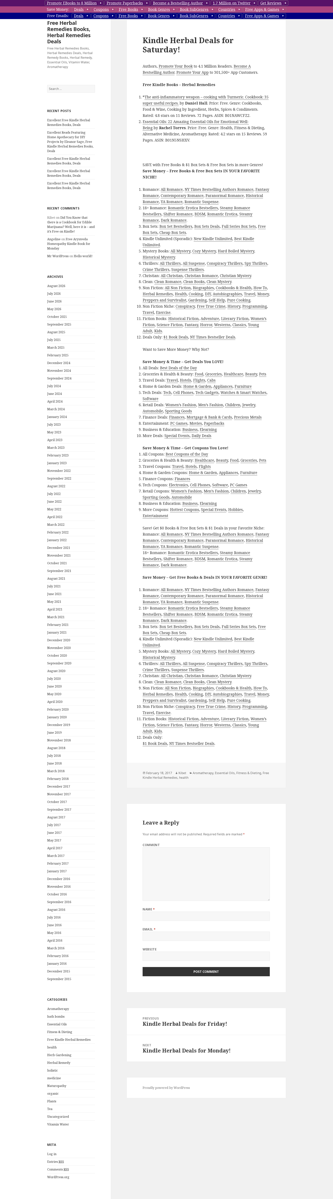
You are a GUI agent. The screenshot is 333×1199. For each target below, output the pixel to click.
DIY (208, 293)
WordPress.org (58, 1177)
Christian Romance (201, 275)
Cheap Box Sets (172, 232)
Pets (262, 374)
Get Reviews (271, 3)
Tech (167, 392)
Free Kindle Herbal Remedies (69, 1039)
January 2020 (57, 717)
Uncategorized (58, 1116)
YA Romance (171, 201)
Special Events (177, 435)
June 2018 (54, 763)
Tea (49, 1109)
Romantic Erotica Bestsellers (193, 207)
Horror (206, 324)
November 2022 (59, 471)
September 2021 (59, 571)
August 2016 (56, 910)
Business (190, 429)
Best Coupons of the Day (187, 454)
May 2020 (54, 694)
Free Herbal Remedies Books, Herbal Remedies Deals (69, 32)
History (233, 306)
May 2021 (54, 602)
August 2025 (56, 332)
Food (199, 374)
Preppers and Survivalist (164, 300)
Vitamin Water (58, 1124)
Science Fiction (170, 324)
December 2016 (58, 879)
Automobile (153, 411)
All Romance (172, 189)
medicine (54, 1078)
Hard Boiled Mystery (236, 251)
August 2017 (56, 817)
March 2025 (56, 347)
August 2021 (56, 578)
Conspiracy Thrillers (225, 263)
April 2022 (54, 517)
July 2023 (54, 424)
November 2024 (59, 370)
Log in (51, 1154)
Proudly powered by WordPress (166, 1088)
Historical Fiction (183, 318)
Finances (177, 417)
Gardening (197, 300)
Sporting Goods (178, 411)
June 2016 (54, 925)
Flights (199, 380)
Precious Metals (248, 417)
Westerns (222, 324)
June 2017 (54, 833)
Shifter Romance (178, 214)
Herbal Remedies (158, 293)
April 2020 (54, 702)
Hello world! (83, 256)
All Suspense (194, 263)
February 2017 (58, 863)
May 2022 (54, 509)
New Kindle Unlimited (213, 238)
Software (150, 398)
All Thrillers (170, 263)
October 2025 (57, 317)
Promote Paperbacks (125, 3)
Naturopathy (56, 1086)
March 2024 (56, 409)
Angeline (54, 239)
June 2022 (54, 501)
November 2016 (59, 886)
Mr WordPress (58, 256)
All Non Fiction (178, 287)
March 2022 (56, 524)
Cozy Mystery (204, 251)
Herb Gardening (59, 1055)
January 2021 (57, 632)
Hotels (185, 380)
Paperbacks (214, 423)
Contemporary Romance (182, 195)
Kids (158, 330)
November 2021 (59, 555)
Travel (249, 293)
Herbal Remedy (58, 1063)
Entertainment (155, 515)
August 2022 (56, 486)
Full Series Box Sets (239, 226)
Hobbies (235, 509)
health (52, 1047)
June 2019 (54, 732)
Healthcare (233, 374)
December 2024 (58, 363)
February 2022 (58, 532)
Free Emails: (58, 15)
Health (181, 293)
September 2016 (59, 902)
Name (149, 909)
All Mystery (180, 251)
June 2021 (54, 594)
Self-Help (217, 300)
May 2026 (54, 309)
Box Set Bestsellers (175, 226)
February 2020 (58, 709)
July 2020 (54, 679)
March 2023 (56, 447)
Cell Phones (183, 392)
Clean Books (194, 281)
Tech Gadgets (207, 392)
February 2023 (58, 455)
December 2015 (58, 971)
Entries (55, 1162)
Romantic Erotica (222, 214)
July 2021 (54, 586)
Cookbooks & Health (233, 287)
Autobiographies (227, 293)
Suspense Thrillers (187, 269)
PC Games (179, 423)
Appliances (223, 386)
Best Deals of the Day (178, 367)
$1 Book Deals (175, 337)
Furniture (243, 386)
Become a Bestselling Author (178, 3)
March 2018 (56, 771)
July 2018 (54, 756)
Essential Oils (57, 1024)
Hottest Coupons (184, 509)
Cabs (211, 380)
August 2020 (56, 671)
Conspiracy (185, 306)
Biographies (203, 287)
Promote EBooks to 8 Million (72, 3)
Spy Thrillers (256, 263)
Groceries (213, 374)
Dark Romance (174, 220)
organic (53, 1093)
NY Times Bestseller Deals (212, 337)
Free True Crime (211, 306)
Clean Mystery (219, 281)
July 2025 (54, 340)
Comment (151, 845)
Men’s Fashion (210, 404)
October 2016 (57, 894)
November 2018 (59, 740)
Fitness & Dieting (59, 1032)
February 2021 (58, 625)
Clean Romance (167, 281)
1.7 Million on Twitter (232, 3)
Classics (239, 324)
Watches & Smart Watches (243, 392)
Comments (58, 1169)
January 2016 (57, 963)
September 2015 (59, 979)
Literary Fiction (235, 318)
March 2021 (56, 617)
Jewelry (248, 404)
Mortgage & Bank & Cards (209, 417)
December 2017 (58, 786)
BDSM (199, 214)
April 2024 (54, 401)
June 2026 (54, 301)
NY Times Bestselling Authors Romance (219, 189)
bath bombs (56, 1016)
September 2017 (59, 809)
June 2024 (54, 394)
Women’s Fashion (180, 404)
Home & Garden (197, 386)
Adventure (210, 318)
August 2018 (56, 748)
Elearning (208, 429)
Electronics (178, 484)
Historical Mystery (159, 257)
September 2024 (59, 378)
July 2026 (54, 293)
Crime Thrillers (156, 269)
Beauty (251, 374)
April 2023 (54, 440)
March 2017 (56, 856)
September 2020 (59, 663)
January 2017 (57, 871)
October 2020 (57, 655)
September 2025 (59, 324)
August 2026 (56, 286)
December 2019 (58, 725)
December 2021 (58, 548)
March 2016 (56, 948)
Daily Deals (201, 435)
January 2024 (57, 417)
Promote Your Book (176, 66)
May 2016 (54, 933)
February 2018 (58, 779)
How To (260, 287)
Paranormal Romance (224, 195)
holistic (52, 1070)
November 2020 (59, 648)
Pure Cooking (239, 300)
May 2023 (54, 432)
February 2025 (58, 355)
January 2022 (57, 540)
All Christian (172, 275)
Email (149, 929)
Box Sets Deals (207, 226)
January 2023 (57, 463)
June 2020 (54, 686)
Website (149, 949)
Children (232, 404)
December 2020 (58, 640)
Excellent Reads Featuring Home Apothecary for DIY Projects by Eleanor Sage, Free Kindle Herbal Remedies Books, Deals (70, 141)
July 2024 (54, 386)
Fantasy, (192, 324)
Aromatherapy (58, 1009)
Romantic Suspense (201, 201)
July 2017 (54, 825)
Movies (195, 423)
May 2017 (54, 840)
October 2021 (57, 563)
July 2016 (54, 917)
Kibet (182, 773)
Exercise (163, 312)
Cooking (196, 293)
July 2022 (54, 494)
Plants (51, 1101)
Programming (254, 306)
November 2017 (59, 794)
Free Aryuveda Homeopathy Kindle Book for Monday (68, 243)
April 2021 (54, 609)
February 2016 (58, 956)
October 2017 (57, 802)
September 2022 (59, 478)
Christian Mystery (235, 275)
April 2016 (54, 940)
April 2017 (54, 848)
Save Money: (58, 9)
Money (263, 293)
